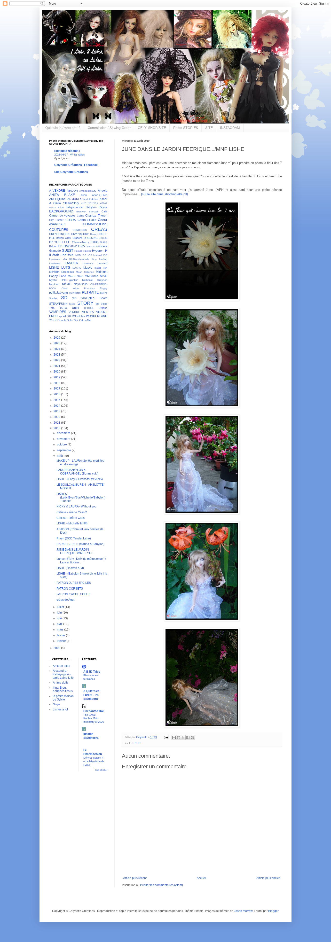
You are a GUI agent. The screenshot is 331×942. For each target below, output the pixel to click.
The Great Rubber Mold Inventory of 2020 (93, 718)
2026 (57, 337)
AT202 (103, 203)
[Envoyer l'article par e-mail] (166, 737)
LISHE (54, 267)
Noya (56, 704)
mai (60, 618)
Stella (72, 304)
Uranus (103, 307)
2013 (57, 411)
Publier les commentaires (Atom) (161, 885)
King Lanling (100, 259)
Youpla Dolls (65, 320)
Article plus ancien (268, 878)
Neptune (54, 284)
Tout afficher (101, 770)
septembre (64, 450)
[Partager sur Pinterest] (192, 737)
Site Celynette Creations (71, 172)
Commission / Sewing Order (109, 128)
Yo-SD (53, 320)
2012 (57, 417)
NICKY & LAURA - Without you (76, 506)
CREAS (99, 229)
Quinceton (75, 292)
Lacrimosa (55, 263)
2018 (57, 383)
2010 (57, 428)
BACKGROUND (61, 211)
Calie (104, 211)
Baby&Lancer (75, 207)
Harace (78, 250)
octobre (62, 444)
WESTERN (69, 316)
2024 (57, 349)
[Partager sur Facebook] (187, 737)
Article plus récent (135, 878)
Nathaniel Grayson (94, 280)
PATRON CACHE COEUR (73, 594)
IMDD (78, 255)
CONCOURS (80, 230)
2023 (57, 354)
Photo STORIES (185, 128)
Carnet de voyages (62, 215)
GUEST (67, 250)
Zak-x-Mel (85, 320)
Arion (84, 195)
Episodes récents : (67, 151)
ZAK (75, 320)
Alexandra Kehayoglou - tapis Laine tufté (63, 674)
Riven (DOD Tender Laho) (73, 538)
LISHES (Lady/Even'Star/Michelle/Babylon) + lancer (80, 497)
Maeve (87, 267)
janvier (62, 641)
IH (105, 250)
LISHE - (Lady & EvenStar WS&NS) (79, 479)
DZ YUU (55, 242)
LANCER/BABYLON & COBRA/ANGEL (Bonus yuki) (77, 471)
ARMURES (74, 199)
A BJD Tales (91, 671)
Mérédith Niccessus (61, 271)
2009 (57, 648)
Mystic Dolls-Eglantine (63, 280)
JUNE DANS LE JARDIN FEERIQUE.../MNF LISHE (74, 551)
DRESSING (91, 237)
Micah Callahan (85, 272)
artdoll (86, 199)
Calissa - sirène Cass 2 (71, 512)
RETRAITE (90, 292)
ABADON (72, 190)
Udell (75, 308)
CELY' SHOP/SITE (152, 128)
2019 (57, 377)
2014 (57, 405)
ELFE (138, 743)
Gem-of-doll (92, 246)
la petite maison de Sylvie (63, 697)
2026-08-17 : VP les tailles (69, 154)
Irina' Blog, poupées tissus (63, 689)
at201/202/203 (89, 203)
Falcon (53, 246)
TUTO (63, 307)
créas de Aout (65, 599)
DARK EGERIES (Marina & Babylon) (80, 544)
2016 (57, 394)
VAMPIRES (57, 312)
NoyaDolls (80, 284)
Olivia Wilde (70, 288)
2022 (57, 360)
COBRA (70, 220)
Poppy (103, 288)
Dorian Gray (63, 237)
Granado (55, 250)
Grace (103, 246)
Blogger (273, 911)
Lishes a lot (60, 709)
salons (103, 292)
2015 (57, 400)
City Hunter (56, 219)
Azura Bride (56, 207)
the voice (101, 303)
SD (64, 297)
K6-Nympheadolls (79, 259)
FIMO (67, 246)
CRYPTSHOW (79, 234)
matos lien (101, 267)
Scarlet (53, 298)
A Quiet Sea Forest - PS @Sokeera (91, 695)
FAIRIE (103, 242)
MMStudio (91, 276)
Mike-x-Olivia (75, 276)
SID (74, 298)
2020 (57, 371)
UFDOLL (89, 308)
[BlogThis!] (178, 737)
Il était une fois (61, 255)
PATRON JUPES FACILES (73, 582)
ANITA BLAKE (62, 195)
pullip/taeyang (58, 292)
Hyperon (97, 250)
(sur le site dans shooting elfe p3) (164, 194)
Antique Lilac (61, 666)
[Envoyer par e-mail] (174, 737)
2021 (57, 366)
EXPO (94, 242)
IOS (84, 255)
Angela (102, 190)
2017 (57, 388)
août (60, 456)
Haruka (87, 250)
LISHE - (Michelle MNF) (71, 523)
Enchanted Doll (93, 711)
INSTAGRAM (230, 128)
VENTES (88, 312)
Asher (94, 199)
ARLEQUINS (57, 199)
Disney (94, 234)
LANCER (71, 263)
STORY (85, 303)
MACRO (76, 267)
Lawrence (88, 263)
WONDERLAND (96, 316)
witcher (81, 316)
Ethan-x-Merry (80, 242)
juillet (61, 607)
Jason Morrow (243, 911)
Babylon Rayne (97, 207)
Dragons (77, 237)
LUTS (65, 267)
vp (60, 316)
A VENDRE (57, 190)
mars (60, 629)
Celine (80, 215)
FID (60, 246)
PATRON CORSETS (69, 588)
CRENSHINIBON (59, 234)
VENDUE (74, 312)
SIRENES (88, 298)
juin (60, 612)
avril (60, 624)
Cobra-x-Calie (87, 220)
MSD (103, 276)
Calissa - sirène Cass (70, 518)
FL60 (74, 246)
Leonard (102, 263)
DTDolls (103, 238)
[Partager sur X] (183, 737)
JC (65, 259)
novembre (64, 439)
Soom (103, 298)
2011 (57, 422)
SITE (209, 128)
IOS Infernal (95, 255)
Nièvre (66, 284)
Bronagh (94, 211)
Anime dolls (60, 682)
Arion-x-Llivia (99, 195)
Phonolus (89, 288)
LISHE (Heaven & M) (70, 568)
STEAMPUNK (58, 303)
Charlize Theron (96, 215)
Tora (52, 307)
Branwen (81, 211)
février (61, 635)
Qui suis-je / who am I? (62, 128)
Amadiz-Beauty (87, 190)
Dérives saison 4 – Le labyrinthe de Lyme (93, 761)
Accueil (201, 878)
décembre (64, 433)
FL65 (81, 246)
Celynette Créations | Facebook (76, 165)
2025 (57, 343)
